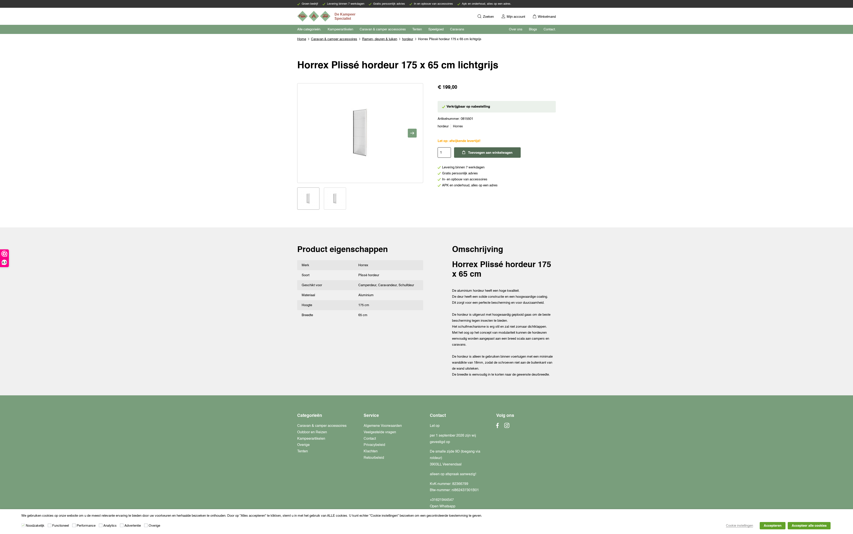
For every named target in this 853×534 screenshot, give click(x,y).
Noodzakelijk (35, 525)
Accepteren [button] (772, 525)
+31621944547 (442, 500)
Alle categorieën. (309, 29)
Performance (86, 525)
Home (301, 39)
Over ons (515, 29)
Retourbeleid (374, 458)
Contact (370, 439)
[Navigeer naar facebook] (497, 427)
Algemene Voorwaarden (383, 426)
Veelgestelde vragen (380, 432)
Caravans (457, 29)
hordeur (407, 39)
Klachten (371, 451)
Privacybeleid (374, 445)
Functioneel (60, 525)
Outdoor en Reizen (312, 432)
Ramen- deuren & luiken (379, 39)
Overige (303, 445)
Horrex (458, 126)
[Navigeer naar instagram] (506, 427)
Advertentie (132, 525)
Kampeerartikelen (340, 29)
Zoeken (488, 16)
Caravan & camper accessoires (383, 29)
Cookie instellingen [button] (739, 525)
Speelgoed (436, 29)
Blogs (533, 29)
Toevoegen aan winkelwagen (490, 152)
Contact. (550, 29)
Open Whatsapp (442, 506)
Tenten (417, 29)
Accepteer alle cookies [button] (809, 525)
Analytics (110, 525)
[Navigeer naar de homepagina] (326, 16)
